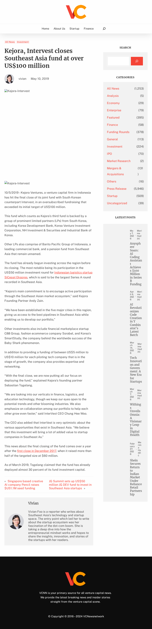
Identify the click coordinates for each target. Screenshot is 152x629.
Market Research (118, 161)
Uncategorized (117, 203)
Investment (23, 42)
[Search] (137, 61)
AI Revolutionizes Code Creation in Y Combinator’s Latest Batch (136, 320)
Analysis (113, 96)
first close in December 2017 (36, 451)
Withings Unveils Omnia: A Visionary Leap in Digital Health (136, 420)
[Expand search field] (104, 28)
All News (10, 42)
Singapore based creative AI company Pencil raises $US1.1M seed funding (23, 484)
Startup (112, 196)
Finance (112, 125)
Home (45, 28)
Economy (113, 103)
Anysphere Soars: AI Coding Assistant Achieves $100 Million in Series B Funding (136, 264)
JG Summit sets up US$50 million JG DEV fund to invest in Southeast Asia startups (70, 484)
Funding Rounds (118, 132)
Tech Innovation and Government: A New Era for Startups (136, 369)
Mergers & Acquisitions (115, 171)
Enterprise (114, 110)
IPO (109, 154)
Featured (113, 117)
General (112, 139)
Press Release (116, 188)
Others (111, 181)
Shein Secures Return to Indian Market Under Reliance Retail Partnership (136, 477)
